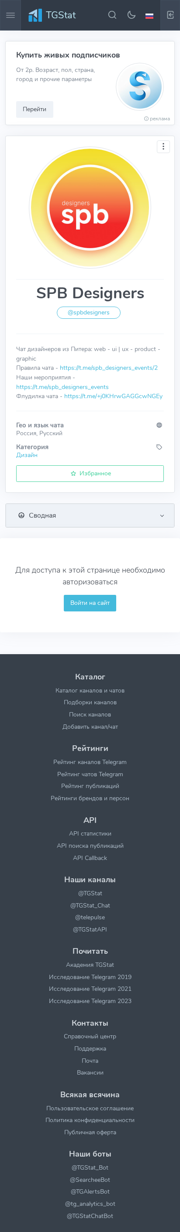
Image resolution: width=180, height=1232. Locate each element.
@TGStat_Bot (90, 1167)
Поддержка (90, 1048)
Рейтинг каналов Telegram (90, 762)
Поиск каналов (90, 714)
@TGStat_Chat (90, 905)
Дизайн (27, 454)
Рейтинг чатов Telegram (90, 774)
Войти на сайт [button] (90, 602)
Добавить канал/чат (90, 726)
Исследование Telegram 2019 (90, 977)
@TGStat (90, 893)
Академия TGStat (90, 964)
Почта (90, 1060)
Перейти (34, 109)
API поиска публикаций (90, 845)
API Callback (90, 857)
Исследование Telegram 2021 (90, 988)
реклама (160, 118)
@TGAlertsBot (90, 1191)
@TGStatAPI (90, 929)
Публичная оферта (90, 1132)
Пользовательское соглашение (90, 1108)
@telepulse (90, 917)
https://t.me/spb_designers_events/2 (109, 367)
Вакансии (90, 1072)
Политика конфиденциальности (90, 1120)
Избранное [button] (94, 473)
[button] (151, 15)
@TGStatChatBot (90, 1216)
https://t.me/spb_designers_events (62, 386)
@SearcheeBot (90, 1179)
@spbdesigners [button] (89, 312)
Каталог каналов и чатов (90, 690)
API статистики (90, 833)
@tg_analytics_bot (90, 1203)
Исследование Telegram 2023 (90, 1001)
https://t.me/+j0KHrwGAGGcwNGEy (113, 396)
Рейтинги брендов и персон (90, 798)
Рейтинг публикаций (90, 786)
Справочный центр (90, 1036)
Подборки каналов (90, 702)
